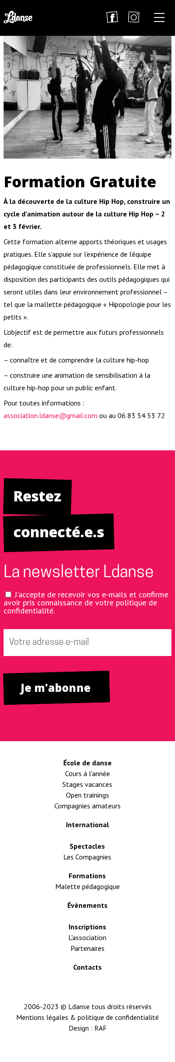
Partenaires (87, 948)
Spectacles (87, 846)
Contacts (87, 967)
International (87, 824)
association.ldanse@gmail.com (50, 415)
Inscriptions (87, 926)
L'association (87, 937)
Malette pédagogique (87, 886)
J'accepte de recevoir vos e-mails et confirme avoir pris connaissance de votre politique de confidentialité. (86, 602)
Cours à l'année (87, 773)
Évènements (87, 905)
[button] (159, 19)
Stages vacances (87, 784)
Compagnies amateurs (87, 805)
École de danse (87, 762)
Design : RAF (88, 1027)
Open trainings (87, 794)
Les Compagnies (87, 856)
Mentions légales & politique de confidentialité (87, 1017)
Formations (87, 875)
